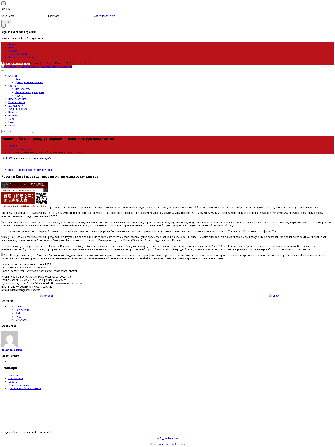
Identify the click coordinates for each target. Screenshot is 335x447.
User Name (7, 15)
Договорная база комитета (29, 82)
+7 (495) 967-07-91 (17, 54)
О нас (11, 47)
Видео (11, 122)
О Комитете (15, 378)
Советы (19, 95)
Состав (12, 85)
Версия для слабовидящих (16, 63)
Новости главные (18, 149)
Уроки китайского (17, 109)
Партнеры (13, 115)
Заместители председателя (29, 92)
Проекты (12, 112)
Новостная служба (41, 158)
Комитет (12, 75)
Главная (12, 44)
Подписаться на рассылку (22, 57)
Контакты (13, 50)
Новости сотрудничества (39, 169)
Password (53, 15)
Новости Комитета (18, 99)
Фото (11, 119)
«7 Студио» (178, 444)
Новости (13, 375)
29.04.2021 (6, 158)
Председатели (22, 89)
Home (11, 145)
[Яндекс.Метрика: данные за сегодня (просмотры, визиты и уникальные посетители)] (167, 438)
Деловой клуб (15, 105)
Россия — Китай (16, 102)
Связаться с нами (18, 385)
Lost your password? (104, 15)
